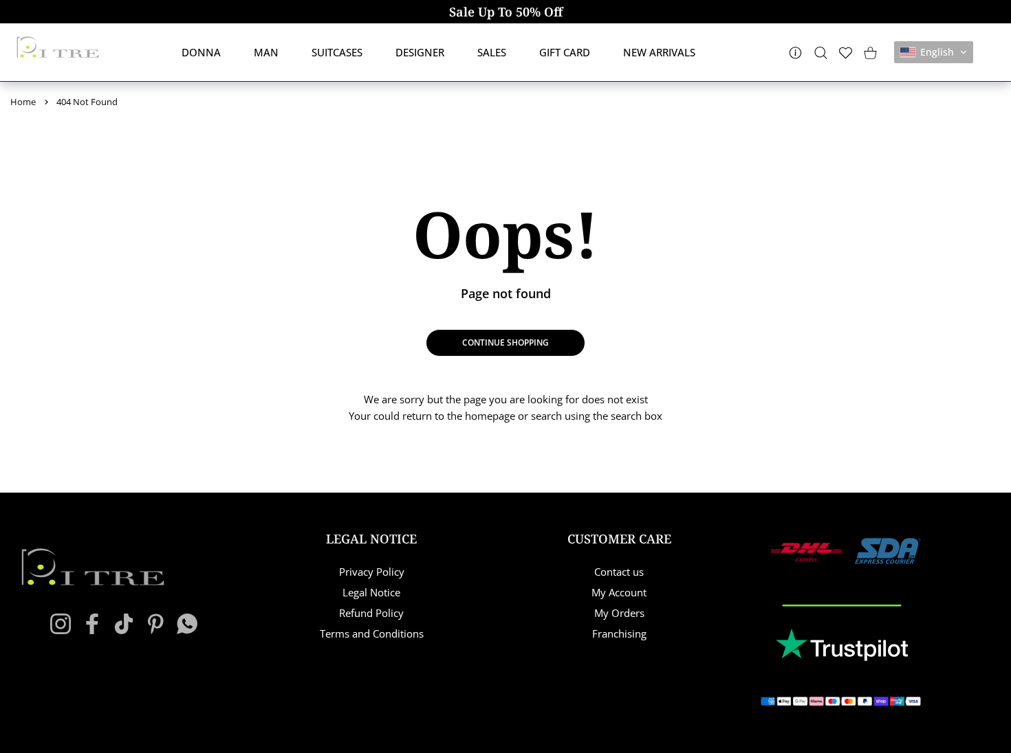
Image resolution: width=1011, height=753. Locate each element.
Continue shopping (505, 342)
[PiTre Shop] (57, 47)
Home (23, 101)
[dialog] (821, 52)
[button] (933, 52)
